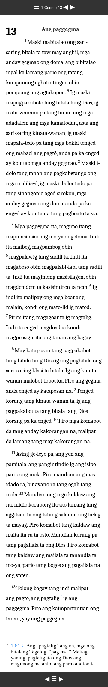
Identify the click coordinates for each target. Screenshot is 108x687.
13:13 (17, 646)
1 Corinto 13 (52, 7)
